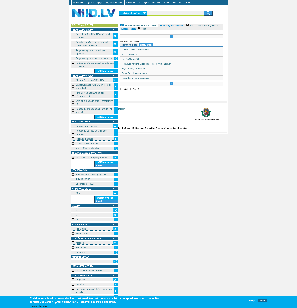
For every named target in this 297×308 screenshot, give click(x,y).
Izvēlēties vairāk (104, 70)
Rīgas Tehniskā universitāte (134, 73)
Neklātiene (81, 252)
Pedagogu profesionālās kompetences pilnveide (95, 64)
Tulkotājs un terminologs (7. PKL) (92, 174)
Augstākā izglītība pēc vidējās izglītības (90, 52)
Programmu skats (129, 44)
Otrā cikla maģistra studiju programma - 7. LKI (94, 102)
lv (76, 210)
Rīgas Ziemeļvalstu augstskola (135, 77)
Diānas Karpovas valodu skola (135, 49)
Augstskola (81, 279)
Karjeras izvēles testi (173, 2)
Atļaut (262, 300)
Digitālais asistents (151, 2)
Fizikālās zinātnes (84, 138)
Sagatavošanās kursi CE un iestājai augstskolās (93, 86)
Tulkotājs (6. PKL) (84, 179)
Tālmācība (81, 247)
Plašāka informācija (38, 306)
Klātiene (80, 242)
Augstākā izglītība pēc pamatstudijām (94, 58)
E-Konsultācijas (133, 2)
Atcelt (99, 165)
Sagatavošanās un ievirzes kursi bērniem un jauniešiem (92, 44)
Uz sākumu (78, 2)
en (77, 214)
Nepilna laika (82, 233)
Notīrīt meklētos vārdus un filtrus (140, 25)
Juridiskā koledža (129, 54)
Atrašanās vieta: (128, 28)
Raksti (189, 2)
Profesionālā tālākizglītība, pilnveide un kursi (93, 36)
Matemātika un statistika (87, 148)
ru (77, 219)
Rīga (78, 193)
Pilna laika (81, 228)
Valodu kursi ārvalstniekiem (89, 270)
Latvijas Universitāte (131, 58)
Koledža (80, 284)
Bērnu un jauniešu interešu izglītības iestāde (94, 290)
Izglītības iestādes (114, 2)
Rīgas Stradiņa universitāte (134, 68)
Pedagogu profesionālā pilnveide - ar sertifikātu (94, 110)
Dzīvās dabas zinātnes (87, 143)
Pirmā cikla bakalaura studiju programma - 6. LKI (90, 94)
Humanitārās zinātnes (86, 125)
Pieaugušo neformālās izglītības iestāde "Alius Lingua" (146, 63)
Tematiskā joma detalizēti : (172, 25)
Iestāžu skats (146, 44)
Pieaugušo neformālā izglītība (90, 80)
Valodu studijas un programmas (91, 157)
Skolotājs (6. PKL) (85, 183)
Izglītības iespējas (95, 2)
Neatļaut (253, 300)
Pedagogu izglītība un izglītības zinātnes (91, 132)
